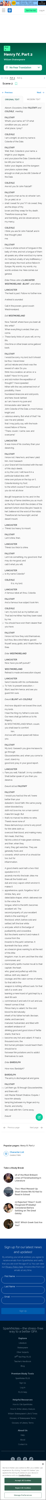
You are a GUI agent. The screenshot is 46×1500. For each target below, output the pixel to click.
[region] (23, 1480)
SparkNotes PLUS (22, 1378)
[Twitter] (13, 1459)
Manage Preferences (23, 1495)
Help (23, 1435)
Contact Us (22, 1444)
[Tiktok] (31, 1459)
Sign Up (23, 1311)
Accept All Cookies (23, 1480)
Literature (22, 1343)
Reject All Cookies (23, 1488)
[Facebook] (25, 1459)
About (22, 1440)
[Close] (43, 1464)
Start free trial (31, 10)
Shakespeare (22, 1348)
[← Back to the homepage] (10, 10)
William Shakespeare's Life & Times (22, 1414)
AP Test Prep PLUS (22, 1357)
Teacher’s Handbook (22, 1361)
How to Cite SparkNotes (22, 1404)
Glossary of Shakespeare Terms (23, 1418)
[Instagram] (19, 1459)
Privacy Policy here (14, 1267)
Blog (23, 1366)
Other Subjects (23, 1352)
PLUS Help (22, 1392)
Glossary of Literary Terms (23, 1423)
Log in (41, 10)
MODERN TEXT (34, 99)
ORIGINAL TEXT (12, 100)
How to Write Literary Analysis (22, 1409)
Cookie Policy (25, 1475)
